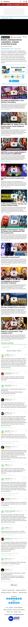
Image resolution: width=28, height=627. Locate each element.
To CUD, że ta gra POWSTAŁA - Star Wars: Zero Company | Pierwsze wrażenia (14, 201)
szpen (6, 558)
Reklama (23, 609)
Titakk (6, 464)
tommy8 (6, 527)
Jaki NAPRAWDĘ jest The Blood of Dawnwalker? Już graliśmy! (14, 279)
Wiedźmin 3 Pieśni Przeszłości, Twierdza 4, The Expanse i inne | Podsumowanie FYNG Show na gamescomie (14, 228)
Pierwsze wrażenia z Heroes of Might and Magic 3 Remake (14, 124)
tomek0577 (7, 354)
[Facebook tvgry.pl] (19, 603)
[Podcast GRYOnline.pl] (16, 599)
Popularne (19, 350)
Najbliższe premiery (23, 592)
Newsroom (9, 4)
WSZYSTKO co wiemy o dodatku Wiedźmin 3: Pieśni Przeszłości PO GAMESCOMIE (14, 150)
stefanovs (7, 569)
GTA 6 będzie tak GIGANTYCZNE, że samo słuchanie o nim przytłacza (14, 98)
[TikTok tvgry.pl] (12, 603)
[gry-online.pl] (6, 1)
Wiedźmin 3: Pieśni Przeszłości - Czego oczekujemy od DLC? (14, 329)
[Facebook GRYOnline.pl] (7, 599)
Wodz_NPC (7, 431)
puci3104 (7, 412)
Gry (13, 4)
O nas (7, 607)
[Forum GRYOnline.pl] (21, 599)
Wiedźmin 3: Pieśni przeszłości (8, 590)
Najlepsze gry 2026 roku (21, 590)
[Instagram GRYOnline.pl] (9, 599)
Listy (22, 4)
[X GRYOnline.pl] (12, 599)
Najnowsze (9, 350)
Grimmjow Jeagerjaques (10, 510)
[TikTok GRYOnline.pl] (14, 599)
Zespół (8, 612)
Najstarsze (14, 350)
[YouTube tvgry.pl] (9, 603)
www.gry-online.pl (5, 17)
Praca (12, 612)
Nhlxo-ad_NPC (8, 385)
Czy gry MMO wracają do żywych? (14, 254)
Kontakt (15, 612)
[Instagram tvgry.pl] (14, 603)
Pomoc (19, 612)
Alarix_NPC (7, 478)
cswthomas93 (8, 373)
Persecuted (7, 538)
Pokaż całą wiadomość (6, 367)
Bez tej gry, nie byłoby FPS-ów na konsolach (14, 304)
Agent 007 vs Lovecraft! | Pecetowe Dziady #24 (14, 176)
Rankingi (17, 4)
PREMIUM (3, 4)
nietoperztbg (7, 446)
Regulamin (11, 607)
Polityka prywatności (7, 609)
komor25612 (7, 498)
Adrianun (7, 399)
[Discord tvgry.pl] (16, 603)
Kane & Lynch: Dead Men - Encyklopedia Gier (14, 69)
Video (11, 17)
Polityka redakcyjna (18, 607)
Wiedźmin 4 (15, 592)
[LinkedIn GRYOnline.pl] (19, 599)
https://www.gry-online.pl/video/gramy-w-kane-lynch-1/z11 (13, 532)
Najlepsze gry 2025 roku (6, 592)
